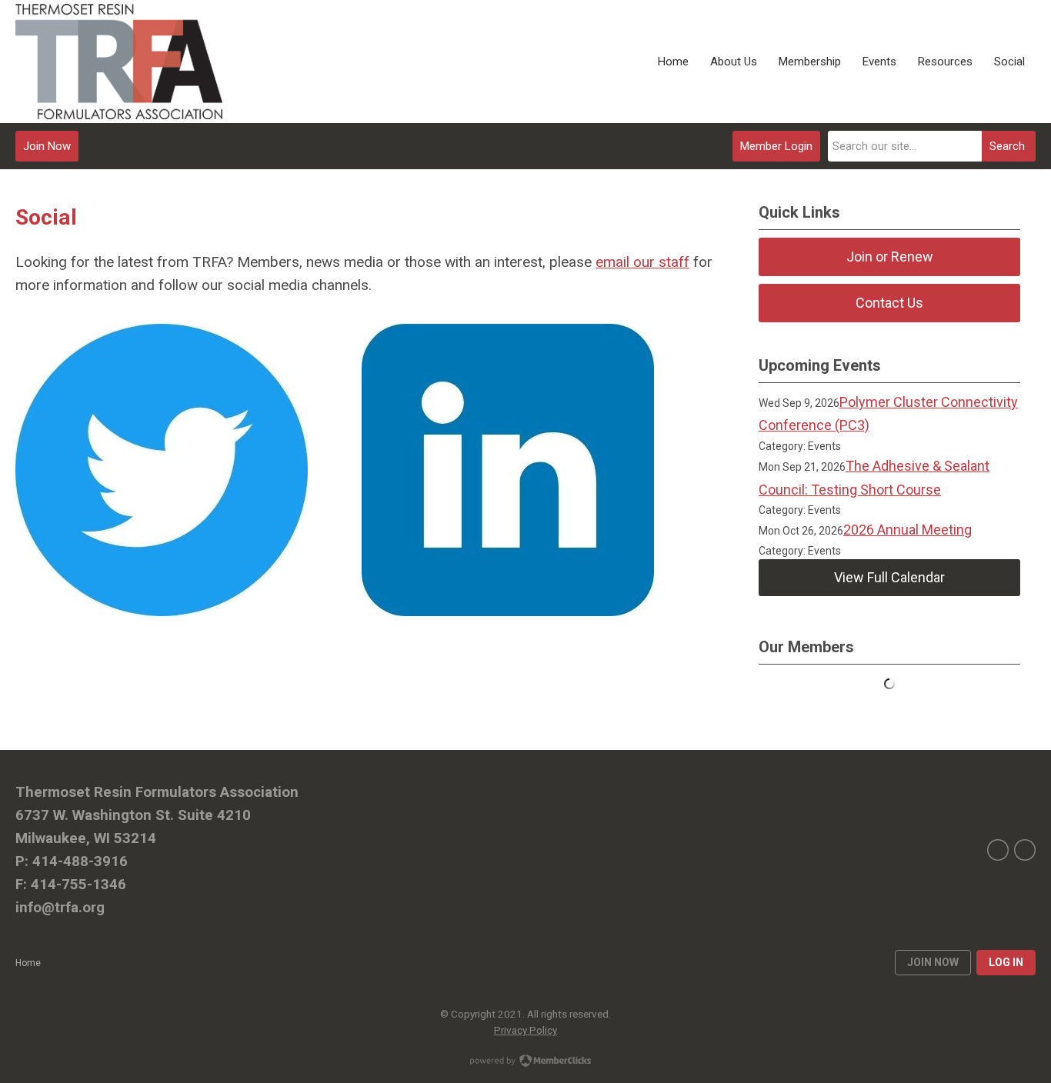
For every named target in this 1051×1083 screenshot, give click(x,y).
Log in (1006, 962)
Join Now (47, 146)
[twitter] (998, 850)
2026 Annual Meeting (907, 530)
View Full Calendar (889, 577)
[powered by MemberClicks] (525, 1062)
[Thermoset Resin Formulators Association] (118, 61)
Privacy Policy (525, 1030)
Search (1007, 146)
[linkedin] (1025, 850)
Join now (933, 962)
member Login (776, 146)
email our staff (642, 262)
